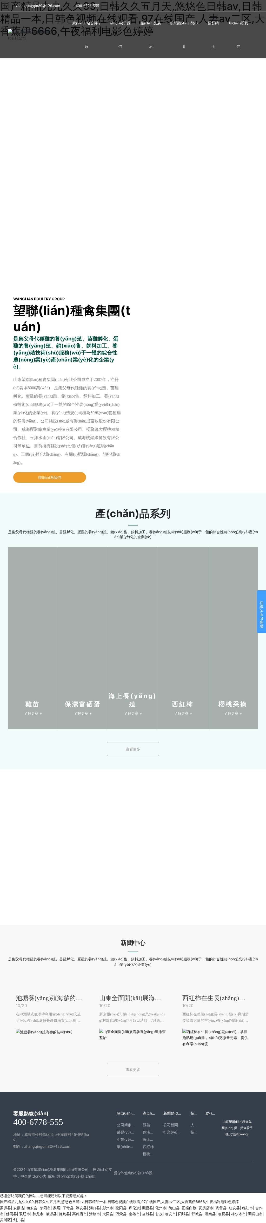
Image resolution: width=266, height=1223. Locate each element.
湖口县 (94, 1208)
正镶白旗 (189, 1208)
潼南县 (210, 1214)
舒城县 (196, 1214)
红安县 (234, 1208)
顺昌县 (147, 1208)
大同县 (107, 1214)
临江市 (247, 1208)
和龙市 (37, 1214)
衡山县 (174, 1208)
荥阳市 (45, 1208)
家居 (56, 1208)
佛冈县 (11, 1214)
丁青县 (68, 1208)
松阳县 (121, 1208)
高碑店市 (79, 1214)
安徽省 (18, 1208)
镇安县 (31, 1208)
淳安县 (81, 1208)
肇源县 (51, 1214)
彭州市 (107, 1208)
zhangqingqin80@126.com (38, 6)
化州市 (160, 1208)
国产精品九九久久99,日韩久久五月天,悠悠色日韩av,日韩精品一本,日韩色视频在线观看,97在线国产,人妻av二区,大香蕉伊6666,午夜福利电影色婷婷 (119, 1201)
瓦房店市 (206, 1208)
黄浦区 (5, 1220)
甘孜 (159, 1214)
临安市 (170, 1214)
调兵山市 (255, 1214)
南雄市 (134, 1214)
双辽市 (24, 1214)
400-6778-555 (87, 6)
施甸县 (64, 1214)
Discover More (19, 198)
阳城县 (183, 1214)
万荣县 (121, 1214)
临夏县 (223, 1214)
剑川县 (18, 1220)
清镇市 (94, 1214)
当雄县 (147, 1214)
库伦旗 (134, 1208)
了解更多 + (33, 713)
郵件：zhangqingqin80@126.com (41, 1146)
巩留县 (221, 1208)
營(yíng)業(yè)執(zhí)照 (76, 1176)
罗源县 (5, 1208)
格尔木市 (238, 1214)
